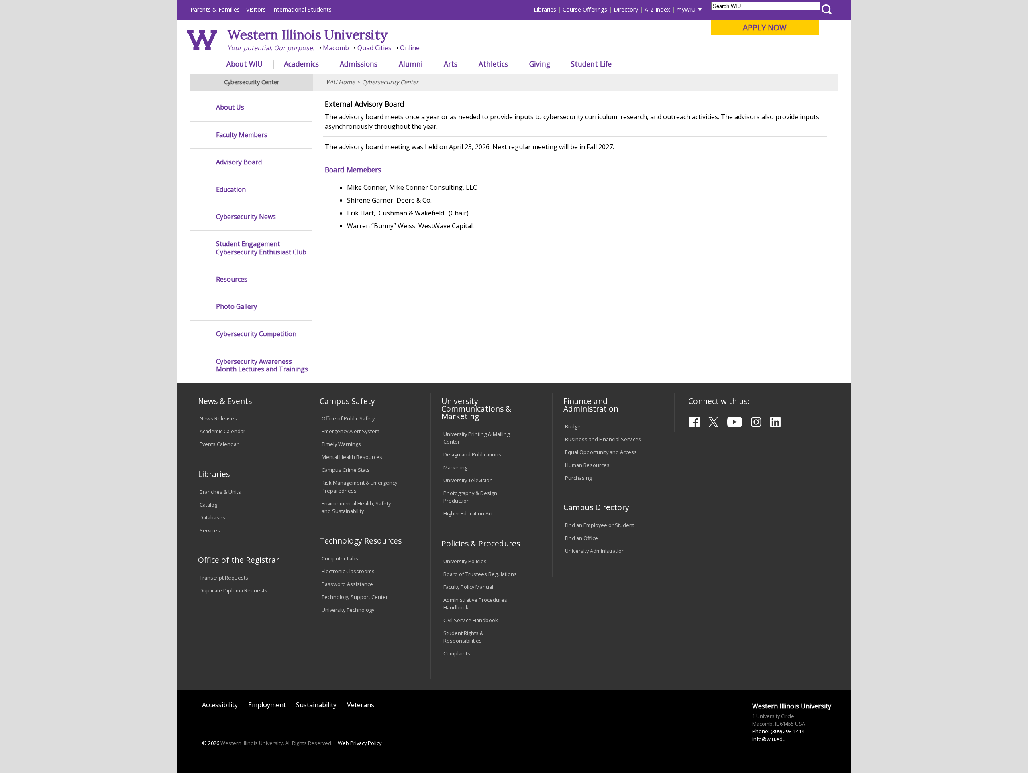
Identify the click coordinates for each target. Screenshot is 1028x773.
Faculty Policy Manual (468, 586)
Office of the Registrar (238, 559)
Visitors (256, 9)
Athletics (493, 64)
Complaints (456, 653)
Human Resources (587, 465)
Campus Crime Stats (346, 469)
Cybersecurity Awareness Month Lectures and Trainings (262, 365)
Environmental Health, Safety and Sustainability (356, 507)
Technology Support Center (355, 597)
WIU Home (340, 82)
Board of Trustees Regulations (480, 574)
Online (410, 47)
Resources (231, 279)
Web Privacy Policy (359, 743)
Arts (450, 64)
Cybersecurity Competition (256, 334)
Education (231, 189)
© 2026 (210, 743)
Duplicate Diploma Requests (233, 590)
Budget (573, 426)
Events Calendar (219, 444)
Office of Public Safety (348, 418)
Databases (212, 517)
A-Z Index (657, 9)
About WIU (244, 64)
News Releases (218, 418)
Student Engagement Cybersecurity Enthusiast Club (261, 248)
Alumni (411, 64)
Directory (626, 9)
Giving (539, 64)
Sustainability (316, 704)
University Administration (595, 550)
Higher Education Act (468, 513)
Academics (301, 64)
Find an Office (581, 538)
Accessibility (220, 704)
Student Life (591, 64)
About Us (230, 107)
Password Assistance (347, 584)
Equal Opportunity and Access (601, 452)
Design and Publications (472, 454)
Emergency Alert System (350, 431)
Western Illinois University (307, 34)
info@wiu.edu (769, 739)
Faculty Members (241, 135)
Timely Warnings (341, 444)
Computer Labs (340, 558)
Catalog (208, 504)
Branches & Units (220, 491)
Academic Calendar (222, 431)
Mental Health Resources (352, 457)
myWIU (686, 9)
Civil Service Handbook (470, 620)
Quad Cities (374, 47)
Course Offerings (585, 9)
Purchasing (578, 477)
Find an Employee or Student (599, 525)
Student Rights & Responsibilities (463, 636)
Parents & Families (215, 9)
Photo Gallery (236, 306)
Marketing (455, 467)
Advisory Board (239, 162)
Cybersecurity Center (390, 82)
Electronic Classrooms (348, 571)
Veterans (360, 704)
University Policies (465, 561)
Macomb (336, 47)
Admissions (358, 64)
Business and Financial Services (603, 439)
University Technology (348, 609)
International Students (302, 9)
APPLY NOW (765, 27)
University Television (468, 480)
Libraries (545, 9)
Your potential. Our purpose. (270, 47)
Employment (267, 704)
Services (210, 530)
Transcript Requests (224, 577)
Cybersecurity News (246, 217)
